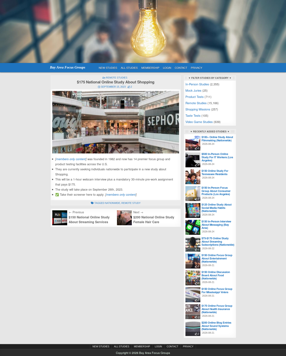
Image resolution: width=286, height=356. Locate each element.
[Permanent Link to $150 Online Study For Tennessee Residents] (192, 176)
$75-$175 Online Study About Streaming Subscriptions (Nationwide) (218, 241)
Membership (150, 68)
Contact (181, 68)
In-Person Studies (197, 84)
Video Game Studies (199, 122)
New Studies (108, 68)
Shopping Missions (197, 109)
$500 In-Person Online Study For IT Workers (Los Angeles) (217, 157)
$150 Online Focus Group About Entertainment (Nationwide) (217, 258)
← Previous (76, 212)
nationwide (112, 203)
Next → (138, 212)
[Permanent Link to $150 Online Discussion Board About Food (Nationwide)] (192, 277)
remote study (131, 203)
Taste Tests (192, 115)
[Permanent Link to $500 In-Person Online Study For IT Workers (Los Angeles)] (192, 159)
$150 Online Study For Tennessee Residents (215, 172)
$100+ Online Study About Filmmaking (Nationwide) (217, 138)
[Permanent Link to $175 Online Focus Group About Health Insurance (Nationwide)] (192, 311)
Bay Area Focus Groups (67, 67)
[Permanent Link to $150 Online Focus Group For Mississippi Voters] (192, 294)
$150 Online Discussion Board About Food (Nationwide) (216, 275)
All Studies (129, 68)
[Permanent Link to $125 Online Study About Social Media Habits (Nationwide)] (192, 210)
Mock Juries (193, 90)
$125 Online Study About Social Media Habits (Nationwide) (217, 208)
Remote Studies (116, 77)
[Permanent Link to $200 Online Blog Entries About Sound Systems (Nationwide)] (192, 328)
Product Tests (194, 96)
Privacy (196, 68)
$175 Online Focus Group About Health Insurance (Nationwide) (217, 309)
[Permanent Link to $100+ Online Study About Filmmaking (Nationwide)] (192, 143)
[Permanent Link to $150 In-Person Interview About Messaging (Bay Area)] (192, 227)
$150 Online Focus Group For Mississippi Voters (217, 290)
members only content (71, 159)
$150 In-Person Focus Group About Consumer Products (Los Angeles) (216, 191)
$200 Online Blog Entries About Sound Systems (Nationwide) (216, 326)
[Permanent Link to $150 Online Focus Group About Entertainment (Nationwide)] (192, 261)
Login (167, 68)
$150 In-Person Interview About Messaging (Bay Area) (216, 224)
